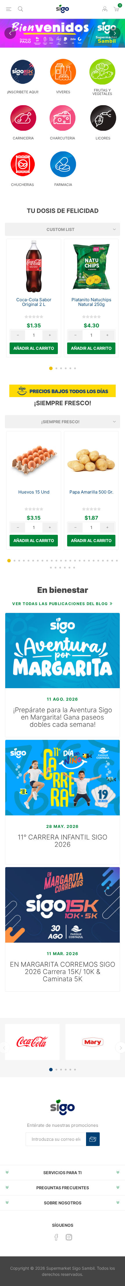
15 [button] (75, 561)
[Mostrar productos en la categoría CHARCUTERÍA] (62, 118)
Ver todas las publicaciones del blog (60, 603)
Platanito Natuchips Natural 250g (91, 302)
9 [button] (47, 561)
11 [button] (56, 561)
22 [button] (107, 561)
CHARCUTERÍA (62, 138)
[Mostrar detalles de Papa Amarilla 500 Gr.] (91, 458)
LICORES (103, 138)
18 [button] (89, 561)
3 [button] (61, 368)
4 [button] (66, 368)
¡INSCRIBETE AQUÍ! (22, 92)
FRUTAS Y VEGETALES (102, 92)
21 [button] (103, 561)
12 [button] (61, 561)
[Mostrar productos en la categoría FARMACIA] (63, 164)
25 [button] (51, 567)
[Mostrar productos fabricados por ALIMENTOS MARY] (92, 1042)
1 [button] (51, 368)
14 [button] (70, 561)
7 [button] (38, 561)
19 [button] (93, 561)
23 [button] (112, 561)
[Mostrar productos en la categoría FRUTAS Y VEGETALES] (102, 72)
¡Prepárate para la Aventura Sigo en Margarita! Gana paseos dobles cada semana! (62, 717)
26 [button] (55, 567)
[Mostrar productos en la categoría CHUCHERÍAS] (22, 164)
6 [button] (75, 368)
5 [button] (70, 368)
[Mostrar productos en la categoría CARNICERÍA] (23, 118)
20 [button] (98, 561)
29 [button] (69, 567)
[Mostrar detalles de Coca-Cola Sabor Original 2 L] (34, 266)
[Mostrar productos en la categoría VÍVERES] (63, 72)
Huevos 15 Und (33, 492)
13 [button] (66, 561)
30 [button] (74, 567)
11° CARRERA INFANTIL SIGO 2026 (62, 841)
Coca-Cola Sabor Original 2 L (33, 302)
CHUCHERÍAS (22, 184)
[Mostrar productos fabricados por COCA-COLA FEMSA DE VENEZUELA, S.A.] (32, 1042)
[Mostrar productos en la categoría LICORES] (103, 118)
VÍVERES (63, 92)
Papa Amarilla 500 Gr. (91, 492)
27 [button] (60, 567)
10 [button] (52, 561)
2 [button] (56, 368)
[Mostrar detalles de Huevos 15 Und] (34, 458)
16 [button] (80, 561)
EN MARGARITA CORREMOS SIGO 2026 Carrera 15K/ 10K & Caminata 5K (62, 972)
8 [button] (42, 561)
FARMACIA (63, 184)
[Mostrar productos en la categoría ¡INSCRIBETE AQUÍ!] (22, 72)
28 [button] (65, 567)
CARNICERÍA (23, 138)
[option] (34, 298)
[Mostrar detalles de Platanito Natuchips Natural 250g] (91, 266)
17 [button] (84, 561)
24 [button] (117, 561)
